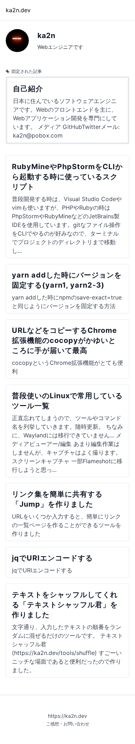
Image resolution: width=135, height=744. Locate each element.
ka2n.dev (18, 10)
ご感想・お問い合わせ (67, 723)
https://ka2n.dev (67, 716)
